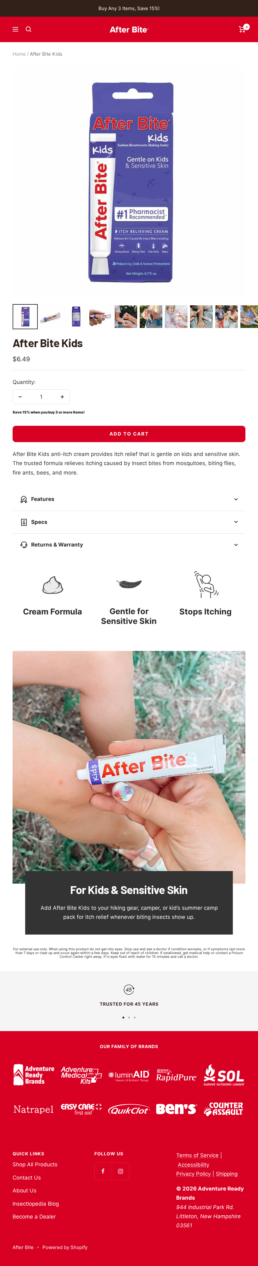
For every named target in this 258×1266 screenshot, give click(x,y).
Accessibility (193, 1165)
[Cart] (242, 29)
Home (19, 54)
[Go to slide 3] (135, 1018)
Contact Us (27, 1177)
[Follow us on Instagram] (120, 1171)
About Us (24, 1190)
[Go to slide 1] (123, 1018)
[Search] (28, 29)
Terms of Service (197, 1155)
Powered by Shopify (64, 1247)
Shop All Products (35, 1164)
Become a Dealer (34, 1216)
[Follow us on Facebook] (103, 1171)
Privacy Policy (193, 1174)
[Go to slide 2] (129, 1018)
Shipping (227, 1174)
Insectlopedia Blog (36, 1204)
